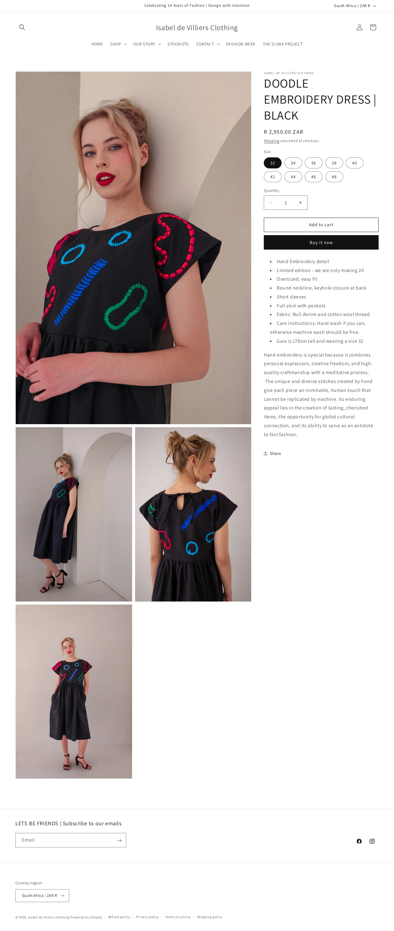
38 (334, 163)
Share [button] (275, 453)
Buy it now (321, 242)
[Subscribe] (119, 840)
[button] (22, 27)
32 (272, 163)
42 (272, 176)
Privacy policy (147, 917)
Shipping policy (210, 917)
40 (354, 163)
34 (293, 163)
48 (334, 176)
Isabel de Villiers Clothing (49, 917)
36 (313, 163)
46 (313, 176)
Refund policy (119, 917)
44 (293, 176)
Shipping (271, 140)
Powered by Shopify (86, 917)
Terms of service (178, 917)
